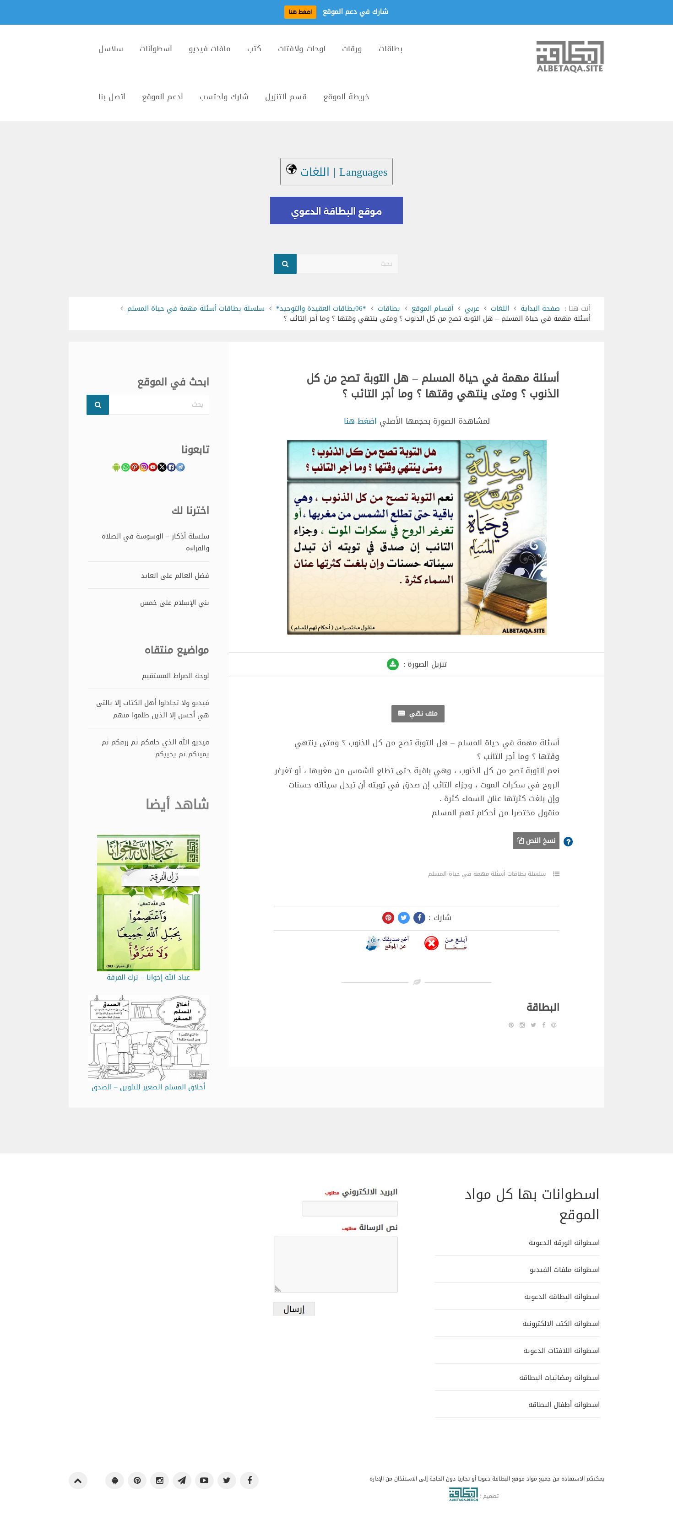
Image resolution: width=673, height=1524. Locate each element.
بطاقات (390, 48)
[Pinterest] (511, 1025)
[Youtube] (204, 1480)
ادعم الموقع (162, 96)
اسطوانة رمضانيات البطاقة (559, 1377)
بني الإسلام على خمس (174, 602)
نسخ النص (540, 840)
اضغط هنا (360, 421)
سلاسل (110, 48)
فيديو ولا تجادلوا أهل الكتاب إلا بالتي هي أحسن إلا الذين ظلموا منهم (152, 708)
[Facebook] (543, 1025)
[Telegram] (182, 1480)
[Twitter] (533, 1025)
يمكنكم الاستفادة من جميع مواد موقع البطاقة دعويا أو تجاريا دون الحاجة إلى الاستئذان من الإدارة (486, 1478)
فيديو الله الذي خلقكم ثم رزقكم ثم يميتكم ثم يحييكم (155, 748)
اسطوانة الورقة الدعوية (564, 1242)
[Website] (553, 1025)
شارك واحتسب (224, 96)
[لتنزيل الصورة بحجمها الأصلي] (393, 664)
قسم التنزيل (286, 96)
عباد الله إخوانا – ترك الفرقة (148, 977)
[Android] (114, 1480)
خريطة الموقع (346, 96)
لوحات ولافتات (302, 48)
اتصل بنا (111, 96)
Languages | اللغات (342, 172)
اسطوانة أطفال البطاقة (564, 1404)
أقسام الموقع (432, 308)
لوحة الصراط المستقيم (175, 675)
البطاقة (542, 1007)
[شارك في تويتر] (404, 918)
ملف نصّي (422, 713)
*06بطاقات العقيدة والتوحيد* (321, 308)
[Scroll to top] (78, 1480)
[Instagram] (522, 1025)
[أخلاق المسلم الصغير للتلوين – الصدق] (149, 1040)
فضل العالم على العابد (175, 575)
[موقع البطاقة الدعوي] (570, 60)
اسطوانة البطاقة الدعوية (562, 1296)
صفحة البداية (540, 308)
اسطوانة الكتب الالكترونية (561, 1323)
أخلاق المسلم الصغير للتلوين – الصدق (148, 1087)
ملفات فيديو (210, 48)
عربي (472, 308)
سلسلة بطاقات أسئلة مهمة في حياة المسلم (196, 308)
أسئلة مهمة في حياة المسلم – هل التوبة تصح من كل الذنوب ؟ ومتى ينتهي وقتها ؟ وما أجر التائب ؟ (433, 386)
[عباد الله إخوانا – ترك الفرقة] (148, 904)
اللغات (500, 308)
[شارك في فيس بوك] (419, 918)
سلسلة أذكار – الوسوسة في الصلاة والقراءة (155, 542)
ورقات (352, 48)
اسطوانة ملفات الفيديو (565, 1269)
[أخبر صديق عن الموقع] (387, 945)
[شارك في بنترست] (388, 918)
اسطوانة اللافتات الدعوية (561, 1350)
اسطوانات (156, 48)
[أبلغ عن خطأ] (446, 945)
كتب (254, 48)
